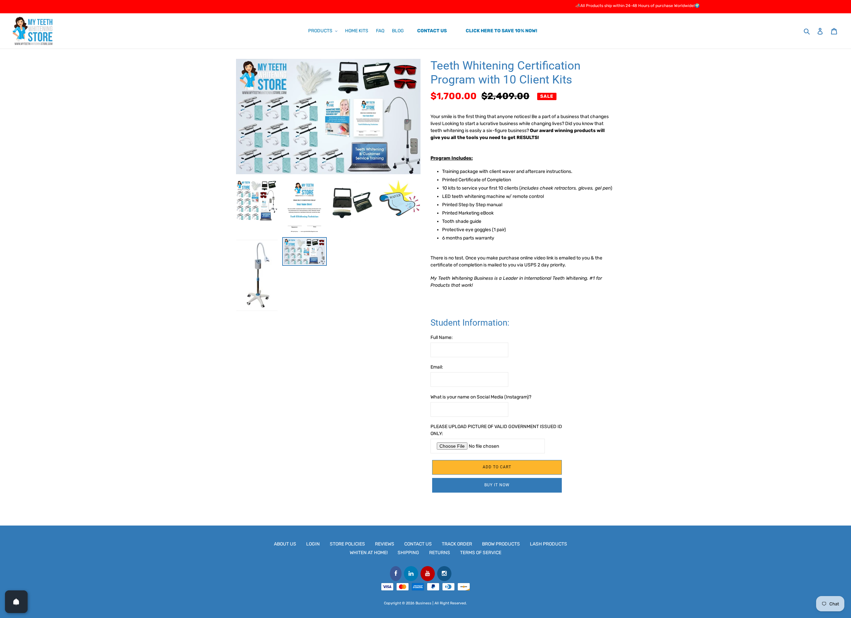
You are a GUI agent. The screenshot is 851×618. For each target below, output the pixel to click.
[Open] (16, 601)
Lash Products (548, 544)
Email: (436, 367)
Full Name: (441, 337)
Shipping (408, 552)
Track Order (457, 544)
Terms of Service (480, 552)
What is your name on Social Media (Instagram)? (480, 397)
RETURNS (439, 552)
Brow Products (501, 544)
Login (313, 544)
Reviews (384, 544)
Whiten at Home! (369, 552)
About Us (285, 544)
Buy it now (497, 485)
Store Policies (347, 544)
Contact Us (418, 544)
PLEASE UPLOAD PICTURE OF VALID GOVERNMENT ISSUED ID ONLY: (496, 430)
